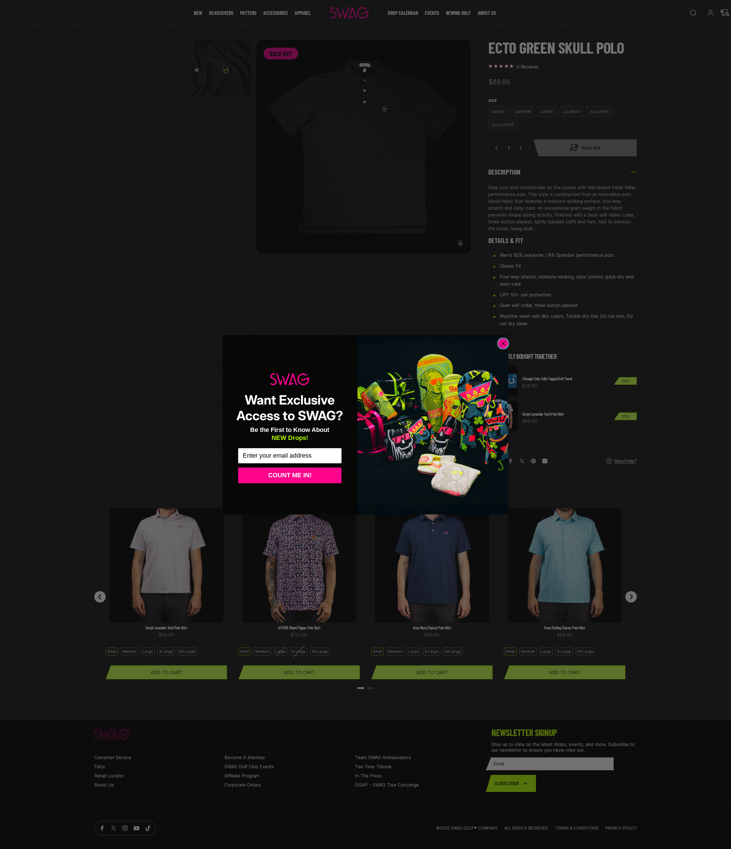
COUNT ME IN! (290, 475)
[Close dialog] (503, 343)
